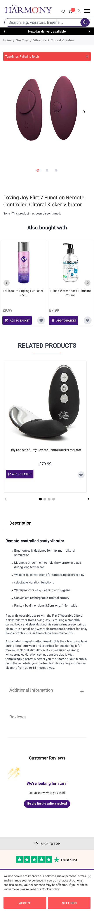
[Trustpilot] (34, 861)
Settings (69, 903)
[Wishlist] (62, 12)
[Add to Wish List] (81, 474)
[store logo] (28, 9)
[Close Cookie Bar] (89, 876)
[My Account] (78, 11)
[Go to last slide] (6, 283)
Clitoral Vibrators (63, 40)
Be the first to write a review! (47, 803)
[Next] (83, 112)
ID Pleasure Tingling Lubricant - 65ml (24, 293)
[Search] (85, 22)
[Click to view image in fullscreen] (47, 109)
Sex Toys (22, 40)
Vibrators (39, 40)
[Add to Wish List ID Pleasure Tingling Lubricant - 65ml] (41, 320)
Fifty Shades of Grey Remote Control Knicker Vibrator (45, 450)
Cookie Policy (51, 889)
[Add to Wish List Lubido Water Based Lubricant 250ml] (88, 320)
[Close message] (87, 56)
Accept (25, 903)
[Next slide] (87, 283)
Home (7, 40)
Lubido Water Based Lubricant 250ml (70, 293)
